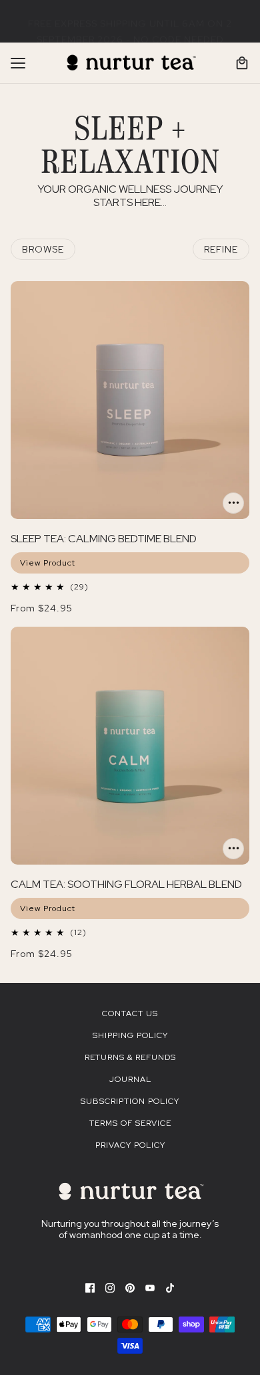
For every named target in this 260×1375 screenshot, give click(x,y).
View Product (47, 563)
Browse (43, 249)
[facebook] (90, 1287)
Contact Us (130, 1013)
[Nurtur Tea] (130, 63)
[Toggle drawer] (18, 63)
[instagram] (110, 1287)
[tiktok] (170, 1287)
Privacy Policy (130, 1145)
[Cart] (242, 63)
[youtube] (150, 1287)
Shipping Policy (130, 1035)
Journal (130, 1079)
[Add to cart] (233, 503)
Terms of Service (130, 1123)
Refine (221, 249)
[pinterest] (130, 1287)
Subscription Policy (130, 1101)
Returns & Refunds (130, 1057)
